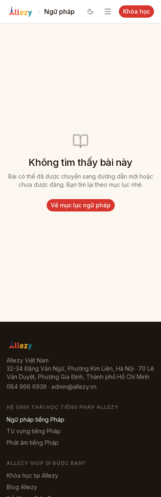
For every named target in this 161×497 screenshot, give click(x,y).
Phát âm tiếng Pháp (33, 442)
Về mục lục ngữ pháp (81, 205)
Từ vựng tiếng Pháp (34, 430)
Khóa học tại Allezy (32, 475)
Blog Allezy (22, 486)
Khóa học (136, 11)
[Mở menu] (107, 11)
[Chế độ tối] (90, 11)
